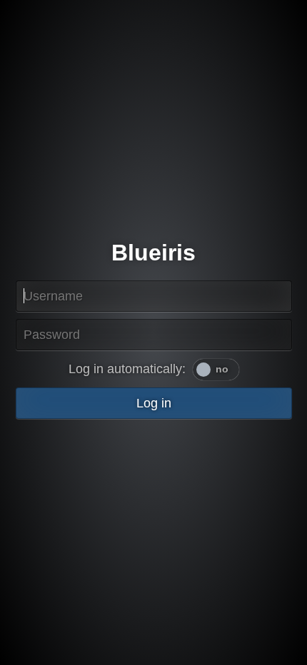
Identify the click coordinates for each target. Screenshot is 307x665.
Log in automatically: (127, 368)
